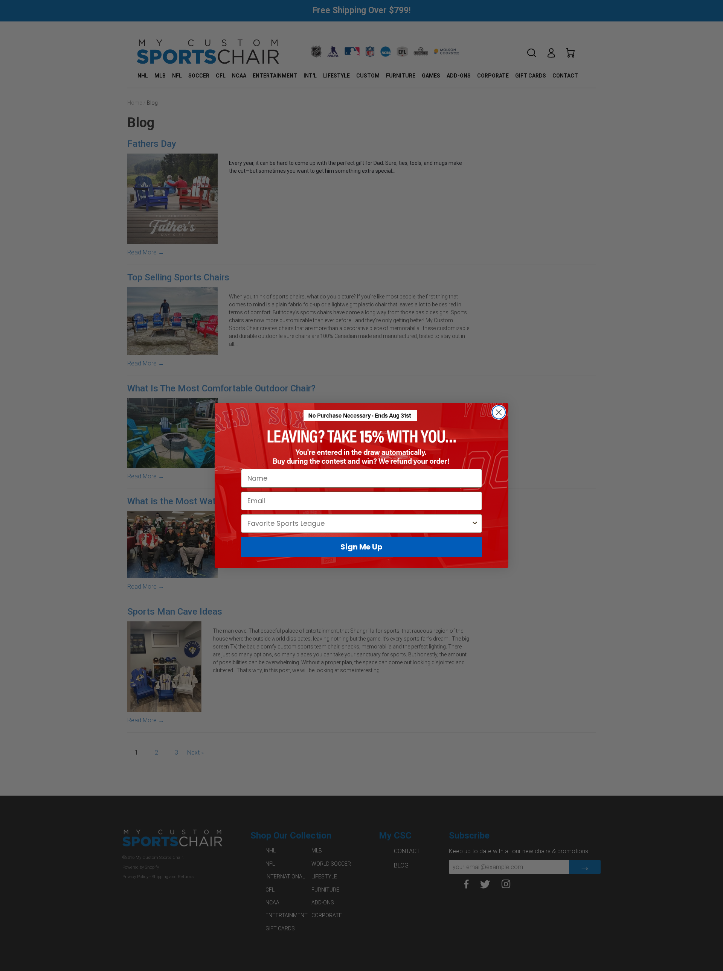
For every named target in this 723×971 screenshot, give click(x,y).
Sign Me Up (361, 547)
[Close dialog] (498, 412)
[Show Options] (475, 523)
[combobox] (359, 523)
